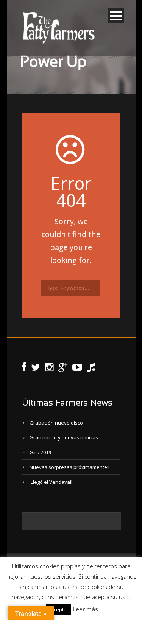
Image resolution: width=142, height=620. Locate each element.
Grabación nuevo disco (56, 422)
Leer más (85, 609)
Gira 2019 (40, 452)
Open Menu (116, 15)
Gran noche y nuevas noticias (64, 437)
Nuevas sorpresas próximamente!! (69, 467)
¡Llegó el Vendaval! (51, 481)
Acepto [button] (59, 609)
